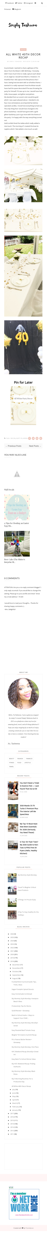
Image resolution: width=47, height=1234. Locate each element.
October (15, 971)
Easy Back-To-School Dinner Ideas (24, 1059)
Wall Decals (9, 489)
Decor (23, 49)
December (16, 965)
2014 (12, 1124)
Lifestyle (27, 762)
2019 (12, 958)
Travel (11, 766)
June (13, 1093)
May (13, 1096)
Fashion (20, 758)
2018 (12, 961)
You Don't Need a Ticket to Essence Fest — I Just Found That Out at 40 (29, 786)
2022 (12, 948)
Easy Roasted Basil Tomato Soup (23, 1030)
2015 (12, 1120)
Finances (29, 758)
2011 (12, 1134)
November (16, 968)
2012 (12, 1130)
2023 (12, 944)
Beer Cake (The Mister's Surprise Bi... (14, 560)
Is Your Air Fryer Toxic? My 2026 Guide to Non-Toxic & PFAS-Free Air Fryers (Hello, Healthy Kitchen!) (29, 848)
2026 (12, 934)
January (15, 1110)
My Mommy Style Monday (27, 875)
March (14, 1103)
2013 (12, 1127)
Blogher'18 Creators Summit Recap (24, 1035)
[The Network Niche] (24, 1219)
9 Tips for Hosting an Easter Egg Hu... (16, 524)
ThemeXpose (30, 1228)
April (14, 1100)
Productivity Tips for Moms (21, 1006)
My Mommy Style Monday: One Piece (25, 1047)
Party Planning (22, 438)
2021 (12, 951)
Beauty (11, 758)
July (13, 1089)
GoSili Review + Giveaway (21, 1011)
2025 (12, 937)
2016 (12, 1117)
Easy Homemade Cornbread (22, 994)
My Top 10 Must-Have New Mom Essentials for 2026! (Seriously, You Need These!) (28, 828)
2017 (12, 1113)
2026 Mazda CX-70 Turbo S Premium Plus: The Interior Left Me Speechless (29, 809)
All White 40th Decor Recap (21, 1086)
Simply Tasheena (15, 61)
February (15, 1107)
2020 (12, 954)
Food (19, 762)
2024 (12, 941)
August (14, 978)
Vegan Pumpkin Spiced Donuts (23, 989)
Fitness (11, 762)
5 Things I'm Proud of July (27, 900)
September (16, 975)
